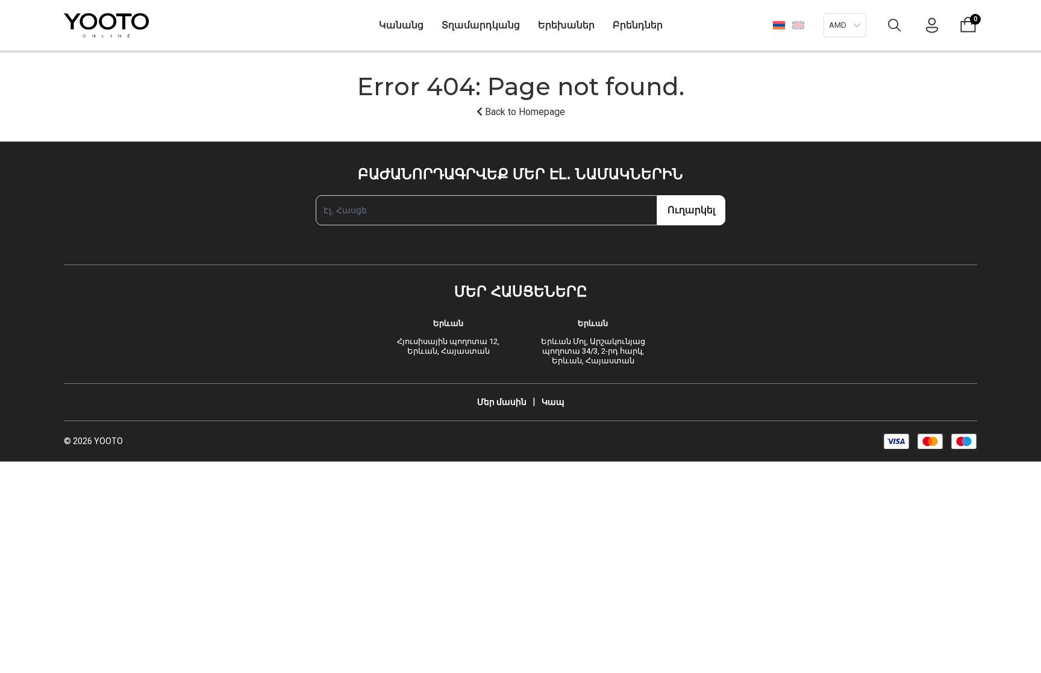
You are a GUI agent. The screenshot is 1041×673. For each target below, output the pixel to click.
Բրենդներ (638, 25)
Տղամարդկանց (481, 25)
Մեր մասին (502, 402)
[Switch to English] (798, 25)
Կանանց (401, 25)
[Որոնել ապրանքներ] (894, 25)
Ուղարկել (691, 210)
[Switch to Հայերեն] (778, 25)
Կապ (553, 402)
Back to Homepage (524, 111)
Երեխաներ (566, 25)
